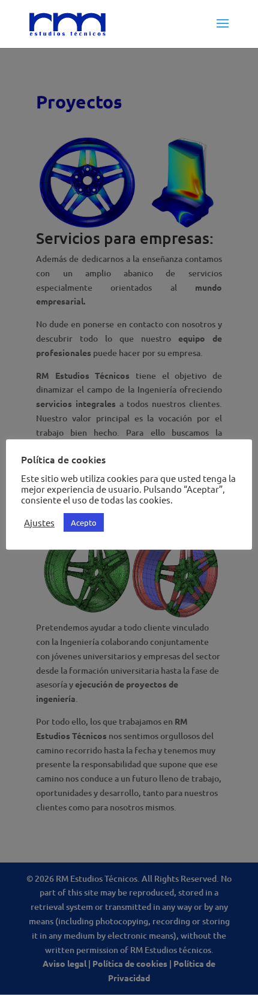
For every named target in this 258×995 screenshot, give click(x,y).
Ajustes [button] (39, 522)
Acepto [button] (84, 522)
